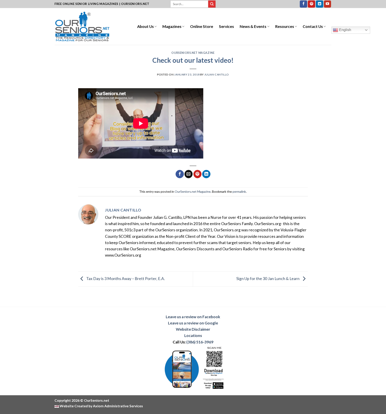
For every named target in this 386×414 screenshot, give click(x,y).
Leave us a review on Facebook (193, 316)
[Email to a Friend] (189, 174)
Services (226, 26)
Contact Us (313, 26)
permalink (239, 191)
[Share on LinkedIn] (206, 174)
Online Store (201, 26)
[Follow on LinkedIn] (319, 4)
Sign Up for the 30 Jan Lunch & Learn (268, 278)
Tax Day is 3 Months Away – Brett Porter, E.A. (125, 278)
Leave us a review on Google (193, 323)
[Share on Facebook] (180, 174)
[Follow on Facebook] (303, 4)
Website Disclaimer (193, 329)
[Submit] (212, 4)
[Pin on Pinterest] (197, 174)
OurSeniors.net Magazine (192, 52)
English (344, 30)
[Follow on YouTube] (327, 4)
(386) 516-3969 (199, 342)
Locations (193, 335)
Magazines (171, 26)
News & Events (253, 26)
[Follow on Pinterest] (311, 4)
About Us (145, 26)
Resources (284, 26)
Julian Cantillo (216, 74)
